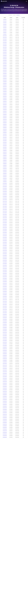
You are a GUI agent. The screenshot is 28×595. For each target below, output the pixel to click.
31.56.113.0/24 (5, 204)
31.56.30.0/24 (5, 68)
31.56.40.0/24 (5, 84)
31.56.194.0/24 (5, 337)
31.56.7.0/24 (4, 30)
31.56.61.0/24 (5, 119)
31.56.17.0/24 (5, 47)
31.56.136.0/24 (5, 242)
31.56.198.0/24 (5, 343)
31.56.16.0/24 (5, 45)
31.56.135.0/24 (5, 240)
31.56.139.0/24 (5, 247)
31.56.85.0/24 (5, 158)
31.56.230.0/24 (5, 396)
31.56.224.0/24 (5, 386)
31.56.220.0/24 (5, 379)
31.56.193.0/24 (5, 335)
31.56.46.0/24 (5, 94)
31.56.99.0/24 (5, 181)
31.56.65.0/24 (5, 125)
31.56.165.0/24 (5, 289)
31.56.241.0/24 (5, 414)
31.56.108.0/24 (5, 196)
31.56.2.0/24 (4, 22)
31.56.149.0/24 (5, 263)
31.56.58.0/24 (5, 114)
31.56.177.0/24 (5, 309)
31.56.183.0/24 (5, 319)
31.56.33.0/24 (5, 73)
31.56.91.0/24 (5, 168)
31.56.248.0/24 (5, 425)
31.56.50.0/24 (5, 101)
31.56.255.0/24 (5, 437)
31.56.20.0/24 (5, 52)
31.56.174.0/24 (5, 304)
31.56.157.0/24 (5, 276)
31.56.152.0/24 (5, 268)
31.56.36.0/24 (5, 78)
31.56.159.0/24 (5, 279)
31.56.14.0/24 (5, 42)
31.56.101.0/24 (5, 184)
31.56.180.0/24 (5, 314)
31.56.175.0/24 (5, 306)
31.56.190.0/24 (5, 330)
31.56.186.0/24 (5, 324)
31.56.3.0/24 (4, 24)
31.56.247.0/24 (5, 424)
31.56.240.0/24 (5, 412)
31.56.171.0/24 (5, 299)
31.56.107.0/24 (5, 194)
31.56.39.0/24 (5, 83)
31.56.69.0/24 (5, 132)
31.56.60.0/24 (5, 117)
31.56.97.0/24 (5, 178)
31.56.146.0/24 (5, 258)
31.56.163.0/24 (5, 286)
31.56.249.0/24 (5, 427)
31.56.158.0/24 (5, 278)
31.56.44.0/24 (5, 91)
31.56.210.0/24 (5, 363)
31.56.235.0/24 (5, 404)
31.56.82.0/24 (5, 153)
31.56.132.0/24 (5, 235)
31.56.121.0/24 (5, 217)
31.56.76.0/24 (5, 143)
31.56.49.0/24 (5, 99)
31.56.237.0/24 (5, 407)
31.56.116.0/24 (5, 209)
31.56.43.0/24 (5, 89)
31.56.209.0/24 (5, 361)
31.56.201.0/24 (5, 348)
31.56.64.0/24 (5, 124)
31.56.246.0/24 (5, 422)
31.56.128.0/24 (5, 229)
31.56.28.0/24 (5, 65)
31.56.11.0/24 (5, 37)
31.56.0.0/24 (4, 19)
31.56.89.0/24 (5, 165)
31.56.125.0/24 (5, 224)
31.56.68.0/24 (5, 130)
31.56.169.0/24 (5, 296)
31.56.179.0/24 (5, 312)
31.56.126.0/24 (5, 225)
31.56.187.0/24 (5, 325)
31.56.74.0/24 (5, 140)
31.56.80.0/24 (5, 150)
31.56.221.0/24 (5, 381)
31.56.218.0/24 (5, 376)
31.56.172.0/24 (5, 301)
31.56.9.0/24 (4, 34)
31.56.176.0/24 (5, 307)
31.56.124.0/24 (5, 222)
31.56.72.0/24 (5, 137)
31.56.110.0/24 (5, 199)
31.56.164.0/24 (5, 288)
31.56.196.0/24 (5, 340)
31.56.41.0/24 (5, 86)
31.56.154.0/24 (5, 271)
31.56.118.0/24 (5, 212)
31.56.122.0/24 (5, 219)
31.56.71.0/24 (5, 135)
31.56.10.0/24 (5, 35)
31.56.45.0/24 (5, 93)
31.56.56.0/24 (5, 111)
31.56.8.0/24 (4, 32)
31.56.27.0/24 (5, 63)
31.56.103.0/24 (5, 188)
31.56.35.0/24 (5, 76)
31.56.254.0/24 (5, 435)
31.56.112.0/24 (5, 202)
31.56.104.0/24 (5, 189)
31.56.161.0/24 (5, 283)
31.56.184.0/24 (5, 320)
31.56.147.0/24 (5, 260)
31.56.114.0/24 (5, 206)
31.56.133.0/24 (5, 237)
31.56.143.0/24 (5, 253)
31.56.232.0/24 (5, 399)
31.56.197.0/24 (5, 342)
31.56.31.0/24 (5, 70)
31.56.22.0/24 (5, 55)
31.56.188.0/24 (5, 327)
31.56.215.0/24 (5, 371)
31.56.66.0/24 (5, 127)
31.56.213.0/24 (5, 368)
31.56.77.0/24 (5, 145)
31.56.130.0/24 (5, 232)
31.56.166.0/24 (5, 291)
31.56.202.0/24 (5, 350)
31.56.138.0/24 (5, 245)
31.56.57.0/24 (5, 112)
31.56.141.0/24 (5, 250)
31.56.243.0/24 (5, 417)
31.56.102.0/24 (5, 186)
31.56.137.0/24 (5, 243)
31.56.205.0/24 (5, 355)
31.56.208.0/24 (5, 360)
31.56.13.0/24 (5, 40)
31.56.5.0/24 (4, 27)
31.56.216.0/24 (5, 373)
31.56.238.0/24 (5, 409)
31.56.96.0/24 (5, 176)
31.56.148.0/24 (5, 261)
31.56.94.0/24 (5, 173)
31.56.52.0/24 (5, 104)
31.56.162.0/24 (5, 284)
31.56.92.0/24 (5, 170)
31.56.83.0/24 (5, 155)
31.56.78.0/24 (5, 147)
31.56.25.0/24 (5, 60)
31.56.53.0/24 (5, 106)
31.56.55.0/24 (5, 109)
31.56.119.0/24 (5, 214)
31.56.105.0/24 (5, 191)
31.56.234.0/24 (5, 402)
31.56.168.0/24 (5, 294)
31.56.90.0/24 (5, 166)
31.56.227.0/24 (5, 391)
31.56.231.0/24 (5, 397)
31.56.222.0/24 (5, 383)
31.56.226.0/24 (5, 389)
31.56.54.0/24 (5, 107)
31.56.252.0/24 (5, 432)
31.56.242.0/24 (5, 415)
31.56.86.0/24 (5, 160)
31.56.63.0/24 (5, 122)
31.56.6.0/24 (4, 29)
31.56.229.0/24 (5, 394)
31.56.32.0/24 (5, 71)
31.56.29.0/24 (5, 66)
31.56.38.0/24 (5, 81)
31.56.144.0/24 (5, 255)
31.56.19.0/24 (5, 50)
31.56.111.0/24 (5, 201)
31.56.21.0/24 (5, 53)
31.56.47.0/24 (5, 96)
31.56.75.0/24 (5, 142)
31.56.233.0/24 (5, 401)
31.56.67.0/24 (5, 129)
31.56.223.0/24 (5, 384)
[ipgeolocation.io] (4, 1)
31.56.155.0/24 (5, 273)
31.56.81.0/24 (5, 152)
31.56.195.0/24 (5, 338)
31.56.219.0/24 (5, 378)
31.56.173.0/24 (5, 302)
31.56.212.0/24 (5, 366)
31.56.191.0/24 (5, 332)
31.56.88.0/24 (5, 163)
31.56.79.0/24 (5, 148)
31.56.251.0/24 (5, 430)
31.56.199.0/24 (5, 345)
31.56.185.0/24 (5, 322)
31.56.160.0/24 (5, 281)
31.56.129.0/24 (5, 230)
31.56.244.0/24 (5, 419)
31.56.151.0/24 (5, 266)
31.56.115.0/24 (5, 207)
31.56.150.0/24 (5, 265)
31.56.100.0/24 (5, 183)
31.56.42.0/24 (5, 88)
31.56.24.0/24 (5, 58)
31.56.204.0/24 (5, 353)
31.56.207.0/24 (5, 358)
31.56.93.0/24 (5, 171)
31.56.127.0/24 (5, 227)
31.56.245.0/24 (5, 420)
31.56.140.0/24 (5, 248)
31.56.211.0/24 (5, 365)
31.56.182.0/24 (5, 317)
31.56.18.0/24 (5, 48)
